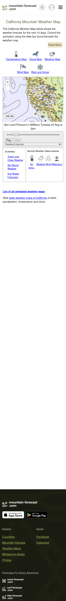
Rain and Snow (40, 72)
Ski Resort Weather (13, 166)
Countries (8, 537)
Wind (48, 164)
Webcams (57, 164)
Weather (40, 164)
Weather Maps (11, 548)
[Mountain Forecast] (19, 7)
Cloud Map (35, 59)
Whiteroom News (13, 554)
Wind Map (23, 72)
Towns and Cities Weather (15, 158)
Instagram (42, 542)
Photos (6, 560)
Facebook (42, 537)
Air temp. (32, 166)
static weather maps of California (28, 198)
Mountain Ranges (13, 542)
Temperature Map (16, 59)
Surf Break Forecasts (13, 175)
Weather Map (52, 59)
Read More (54, 45)
